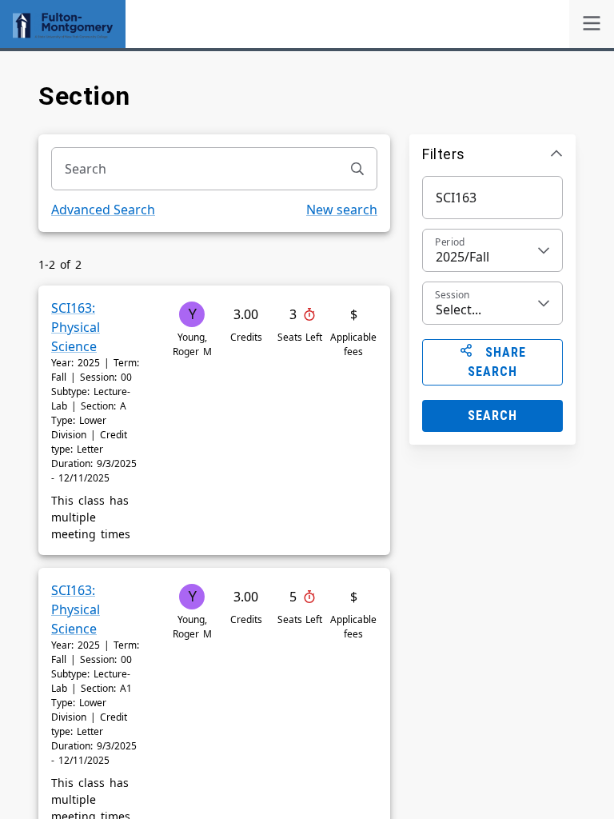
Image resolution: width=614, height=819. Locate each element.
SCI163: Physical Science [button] (75, 327)
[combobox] (195, 169)
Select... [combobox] (458, 309)
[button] (492, 153)
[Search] (357, 169)
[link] (591, 24)
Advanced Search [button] (103, 209)
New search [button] (341, 209)
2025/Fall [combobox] (462, 257)
